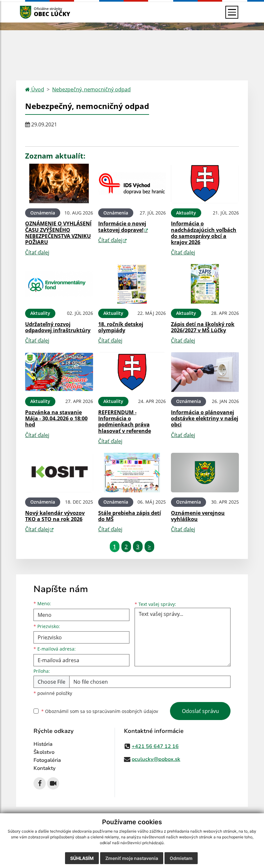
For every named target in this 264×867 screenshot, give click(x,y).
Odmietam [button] (181, 858)
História (42, 744)
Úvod (37, 89)
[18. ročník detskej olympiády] (132, 284)
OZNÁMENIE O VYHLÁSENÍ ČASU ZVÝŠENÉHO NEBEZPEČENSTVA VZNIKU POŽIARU (58, 233)
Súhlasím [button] (82, 858)
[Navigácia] (231, 12)
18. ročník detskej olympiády (120, 327)
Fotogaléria (47, 760)
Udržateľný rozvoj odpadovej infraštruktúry (57, 327)
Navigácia (35, 12)
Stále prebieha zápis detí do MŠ (129, 516)
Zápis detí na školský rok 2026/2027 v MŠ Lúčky (202, 327)
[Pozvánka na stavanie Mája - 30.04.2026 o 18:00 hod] (59, 372)
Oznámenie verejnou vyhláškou (198, 516)
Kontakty (44, 768)
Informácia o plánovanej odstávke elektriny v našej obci (204, 418)
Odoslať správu (200, 711)
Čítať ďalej (37, 252)
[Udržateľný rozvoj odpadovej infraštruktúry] (59, 284)
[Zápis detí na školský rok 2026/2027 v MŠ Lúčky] (205, 284)
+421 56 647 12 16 (155, 746)
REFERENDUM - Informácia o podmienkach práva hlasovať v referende (124, 421)
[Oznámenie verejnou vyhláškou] (205, 472)
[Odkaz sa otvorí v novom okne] (39, 783)
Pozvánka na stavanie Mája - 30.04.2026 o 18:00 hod (56, 418)
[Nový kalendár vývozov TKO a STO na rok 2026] (59, 472)
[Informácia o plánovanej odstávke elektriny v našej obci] (205, 372)
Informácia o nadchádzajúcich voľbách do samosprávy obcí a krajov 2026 (203, 233)
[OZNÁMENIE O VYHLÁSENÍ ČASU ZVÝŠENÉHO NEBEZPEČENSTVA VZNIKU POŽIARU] (59, 183)
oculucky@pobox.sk (156, 759)
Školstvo (43, 752)
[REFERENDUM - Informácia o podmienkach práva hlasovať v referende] (132, 372)
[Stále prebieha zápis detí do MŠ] (132, 472)
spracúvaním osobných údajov (125, 711)
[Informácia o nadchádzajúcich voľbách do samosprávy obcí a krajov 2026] (205, 183)
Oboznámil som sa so (99, 711)
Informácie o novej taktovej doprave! (122, 226)
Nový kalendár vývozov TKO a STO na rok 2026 (55, 516)
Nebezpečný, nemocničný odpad (91, 89)
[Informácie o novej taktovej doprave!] (132, 183)
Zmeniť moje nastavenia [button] (131, 858)
